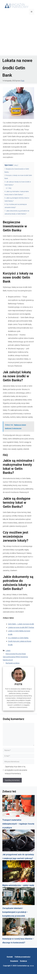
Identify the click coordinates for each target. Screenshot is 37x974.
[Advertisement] (18, 36)
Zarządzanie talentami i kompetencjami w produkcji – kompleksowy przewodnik (15, 912)
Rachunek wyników (13, 663)
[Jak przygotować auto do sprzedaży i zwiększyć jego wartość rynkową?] (18, 841)
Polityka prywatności (22, 957)
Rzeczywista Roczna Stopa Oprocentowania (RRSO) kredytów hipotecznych (15, 657)
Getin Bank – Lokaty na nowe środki (21, 624)
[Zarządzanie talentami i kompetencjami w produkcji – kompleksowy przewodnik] (18, 896)
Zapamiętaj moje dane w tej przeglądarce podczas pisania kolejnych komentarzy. (16, 770)
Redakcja (23, 961)
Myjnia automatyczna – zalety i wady (18, 885)
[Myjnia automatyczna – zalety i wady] (18, 871)
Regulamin (14, 961)
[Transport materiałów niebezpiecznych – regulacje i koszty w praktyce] (18, 806)
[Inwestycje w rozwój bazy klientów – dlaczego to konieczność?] (18, 927)
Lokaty (8, 651)
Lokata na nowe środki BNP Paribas (21, 627)
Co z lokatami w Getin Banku (18, 638)
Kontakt (10, 957)
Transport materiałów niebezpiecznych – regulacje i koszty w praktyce (18, 824)
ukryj (15, 165)
